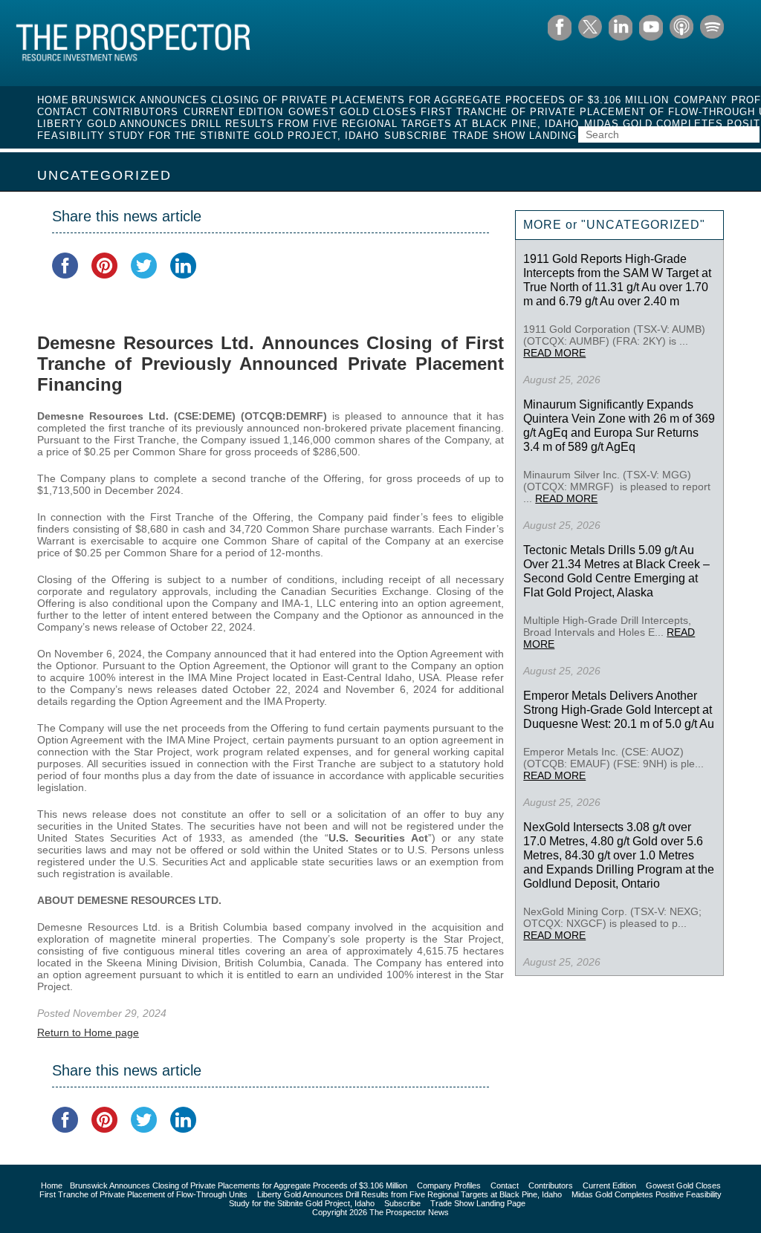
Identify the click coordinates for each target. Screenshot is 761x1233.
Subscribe (415, 135)
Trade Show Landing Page (531, 135)
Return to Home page (88, 1032)
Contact (62, 111)
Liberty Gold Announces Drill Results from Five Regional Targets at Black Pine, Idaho (308, 123)
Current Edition (233, 111)
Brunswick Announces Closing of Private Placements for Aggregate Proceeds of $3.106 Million (370, 99)
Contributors (135, 111)
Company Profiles (449, 1185)
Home (53, 99)
